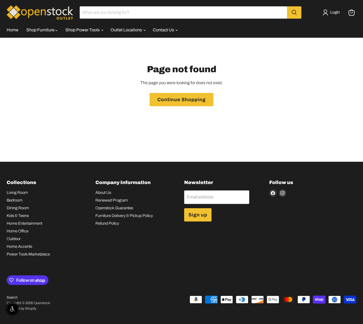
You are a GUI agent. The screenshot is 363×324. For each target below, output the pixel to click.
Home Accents (19, 246)
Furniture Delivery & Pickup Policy (124, 216)
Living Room (17, 192)
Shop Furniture (40, 30)
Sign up (197, 215)
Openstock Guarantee (114, 208)
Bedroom (15, 200)
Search (12, 297)
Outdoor (14, 239)
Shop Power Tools (82, 30)
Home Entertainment (24, 223)
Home (12, 30)
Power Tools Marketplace (28, 254)
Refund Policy (107, 223)
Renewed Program (111, 200)
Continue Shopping (181, 99)
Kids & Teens (18, 216)
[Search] (294, 12)
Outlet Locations (127, 30)
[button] (332, 12)
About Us (103, 192)
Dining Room (18, 208)
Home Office (17, 231)
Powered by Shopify (21, 308)
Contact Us (164, 30)
